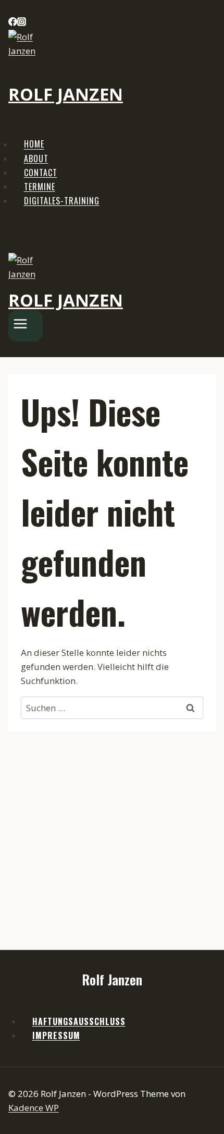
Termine (39, 186)
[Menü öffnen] (25, 325)
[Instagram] (21, 23)
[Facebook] (12, 23)
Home (34, 144)
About (36, 158)
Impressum (56, 1035)
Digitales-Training (61, 200)
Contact (40, 172)
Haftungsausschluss (79, 1021)
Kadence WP (33, 1108)
